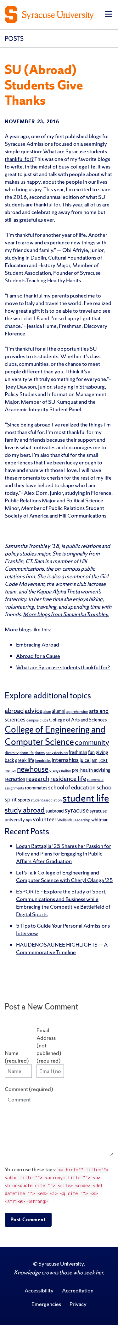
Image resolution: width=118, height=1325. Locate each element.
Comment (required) (29, 1089)
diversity (12, 752)
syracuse (77, 810)
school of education (72, 787)
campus (32, 720)
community (92, 742)
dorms (40, 752)
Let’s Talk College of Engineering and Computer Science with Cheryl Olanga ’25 (64, 876)
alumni (58, 711)
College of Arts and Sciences (78, 719)
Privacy (78, 1304)
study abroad (25, 810)
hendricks (43, 760)
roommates (36, 787)
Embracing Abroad (37, 644)
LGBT (103, 760)
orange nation (60, 770)
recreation (15, 779)
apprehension (77, 711)
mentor (10, 770)
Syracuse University (61, 1263)
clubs (44, 720)
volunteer (44, 819)
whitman (100, 819)
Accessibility (39, 1290)
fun (91, 752)
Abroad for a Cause (38, 655)
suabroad (55, 810)
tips (29, 820)
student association (46, 800)
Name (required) (17, 1056)
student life (86, 798)
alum (47, 711)
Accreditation (77, 1290)
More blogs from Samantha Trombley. (66, 614)
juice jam (89, 760)
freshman (78, 752)
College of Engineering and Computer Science (55, 735)
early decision (57, 752)
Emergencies (46, 1304)
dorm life (27, 752)
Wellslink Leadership (73, 820)
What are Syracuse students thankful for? (63, 667)
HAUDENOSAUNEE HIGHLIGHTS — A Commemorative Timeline (62, 948)
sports (24, 799)
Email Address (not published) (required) (49, 1045)
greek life (24, 760)
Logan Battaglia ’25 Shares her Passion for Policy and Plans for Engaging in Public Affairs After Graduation (63, 853)
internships (65, 760)
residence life (68, 778)
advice (33, 710)
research (37, 778)
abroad (14, 710)
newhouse (32, 769)
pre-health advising (91, 770)
